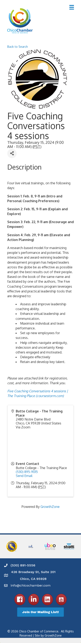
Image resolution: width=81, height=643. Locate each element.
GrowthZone (50, 507)
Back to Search (17, 46)
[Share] (12, 153)
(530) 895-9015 (27, 472)
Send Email (24, 476)
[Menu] (71, 7)
